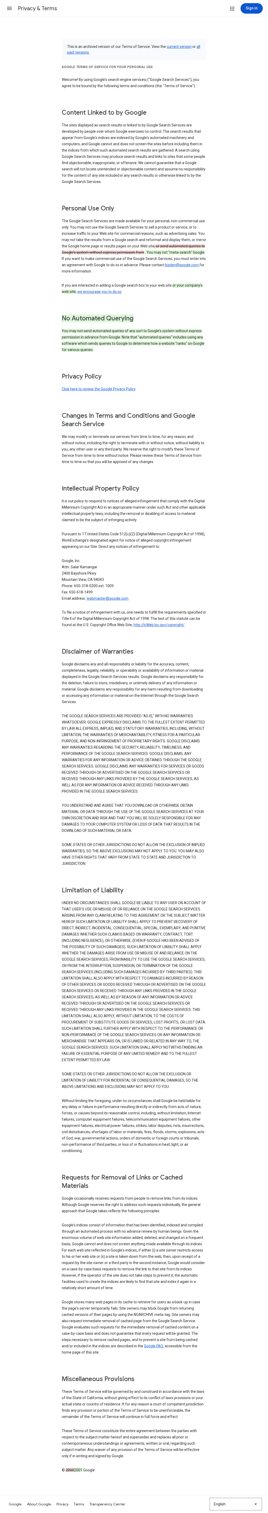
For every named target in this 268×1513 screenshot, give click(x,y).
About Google (39, 1504)
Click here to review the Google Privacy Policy (98, 389)
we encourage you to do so (99, 292)
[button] (9, 8)
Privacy (63, 1504)
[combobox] (236, 1504)
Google (15, 1504)
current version (179, 46)
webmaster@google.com (108, 598)
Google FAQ (153, 1346)
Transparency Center (107, 1504)
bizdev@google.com (182, 265)
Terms (79, 1504)
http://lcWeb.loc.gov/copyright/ (159, 625)
